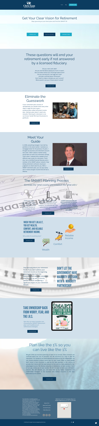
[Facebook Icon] (71, 422)
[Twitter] (49, 415)
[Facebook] (46, 415)
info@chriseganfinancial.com (61, 400)
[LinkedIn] (44, 415)
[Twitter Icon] (73, 422)
